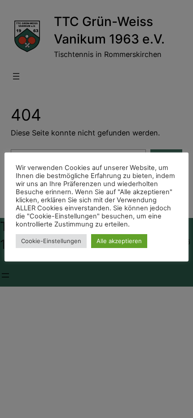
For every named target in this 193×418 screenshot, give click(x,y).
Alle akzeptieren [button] (119, 240)
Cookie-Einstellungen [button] (51, 240)
